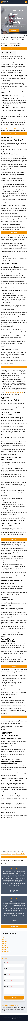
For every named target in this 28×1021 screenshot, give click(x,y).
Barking (23, 853)
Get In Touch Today (14, 48)
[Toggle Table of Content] (13, 53)
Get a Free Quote (14, 133)
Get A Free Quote (14, 926)
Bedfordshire (5, 947)
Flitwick (4, 945)
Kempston (18, 853)
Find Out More (14, 232)
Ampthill (4, 943)
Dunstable (4, 949)
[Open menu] (26, 2)
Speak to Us (14, 366)
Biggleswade (4, 853)
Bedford (13, 853)
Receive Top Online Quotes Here (14, 857)
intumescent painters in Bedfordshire (14, 392)
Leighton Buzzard (6, 951)
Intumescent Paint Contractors (13, 128)
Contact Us (14, 666)
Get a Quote (13, 30)
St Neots (9, 853)
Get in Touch (14, 539)
